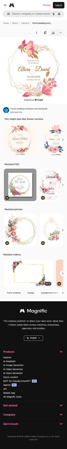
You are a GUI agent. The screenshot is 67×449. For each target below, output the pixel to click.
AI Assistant (9, 361)
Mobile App (9, 392)
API (5, 389)
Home (6, 23)
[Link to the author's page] (6, 110)
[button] (33, 338)
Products (8, 351)
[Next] (63, 140)
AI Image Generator (13, 365)
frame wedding (14, 293)
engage (30, 293)
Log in (58, 5)
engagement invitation (51, 293)
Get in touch (10, 423)
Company (9, 414)
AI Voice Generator (13, 373)
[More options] (36, 32)
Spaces (7, 357)
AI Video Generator (13, 369)
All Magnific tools (12, 396)
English (33, 338)
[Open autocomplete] (7, 14)
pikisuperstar (16, 112)
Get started (10, 405)
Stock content (10, 377)
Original (20, 43)
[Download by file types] (60, 32)
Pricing (47, 5)
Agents (9, 384)
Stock (15, 23)
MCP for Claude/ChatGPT (19, 381)
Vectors (25, 23)
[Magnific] (33, 311)
